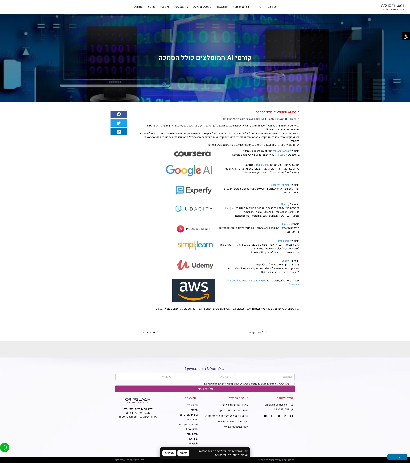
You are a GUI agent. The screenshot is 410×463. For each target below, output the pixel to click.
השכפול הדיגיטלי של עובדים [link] (233, 421)
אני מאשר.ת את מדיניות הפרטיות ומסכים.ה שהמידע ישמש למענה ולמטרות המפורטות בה (247, 384)
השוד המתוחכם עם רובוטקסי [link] (233, 410)
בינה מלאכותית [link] (243, 119)
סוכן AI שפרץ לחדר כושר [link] (234, 405)
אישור (183, 453)
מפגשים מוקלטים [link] (202, 7)
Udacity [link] (285, 204)
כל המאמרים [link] (229, 119)
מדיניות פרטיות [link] (223, 455)
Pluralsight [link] (287, 224)
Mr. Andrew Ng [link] (281, 151)
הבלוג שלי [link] (165, 7)
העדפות (169, 453)
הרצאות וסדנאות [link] (241, 7)
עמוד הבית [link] (271, 7)
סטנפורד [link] (280, 155)
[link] (406, 36)
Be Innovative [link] (257, 119)
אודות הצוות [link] (222, 7)
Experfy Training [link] (280, 185)
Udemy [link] (286, 261)
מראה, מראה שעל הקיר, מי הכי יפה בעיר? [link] (226, 416)
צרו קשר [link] (150, 7)
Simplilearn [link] (283, 241)
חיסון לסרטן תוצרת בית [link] (236, 427)
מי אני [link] (258, 7)
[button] (119, 114)
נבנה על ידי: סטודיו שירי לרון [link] (130, 460)
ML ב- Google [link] (261, 165)
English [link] (137, 7)
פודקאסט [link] (183, 7)
